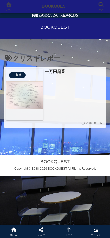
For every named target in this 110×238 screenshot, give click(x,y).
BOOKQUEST (55, 6)
